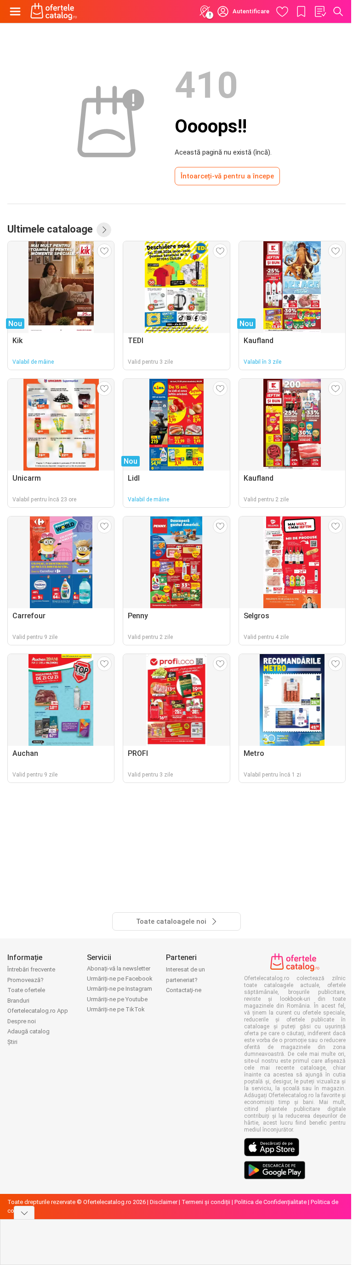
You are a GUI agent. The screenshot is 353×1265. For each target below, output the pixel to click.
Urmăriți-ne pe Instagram (119, 988)
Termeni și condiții (206, 1201)
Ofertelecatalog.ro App (37, 1010)
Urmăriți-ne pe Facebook (120, 978)
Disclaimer (163, 1201)
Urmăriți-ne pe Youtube (117, 999)
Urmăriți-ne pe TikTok (116, 1009)
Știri (12, 1041)
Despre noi (21, 1021)
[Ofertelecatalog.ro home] (53, 11)
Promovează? (25, 979)
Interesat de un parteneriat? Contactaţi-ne (185, 979)
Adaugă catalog (28, 1031)
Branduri (18, 1000)
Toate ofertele (26, 990)
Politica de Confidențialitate (270, 1201)
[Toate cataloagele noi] (104, 229)
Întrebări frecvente (31, 969)
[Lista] (320, 11)
